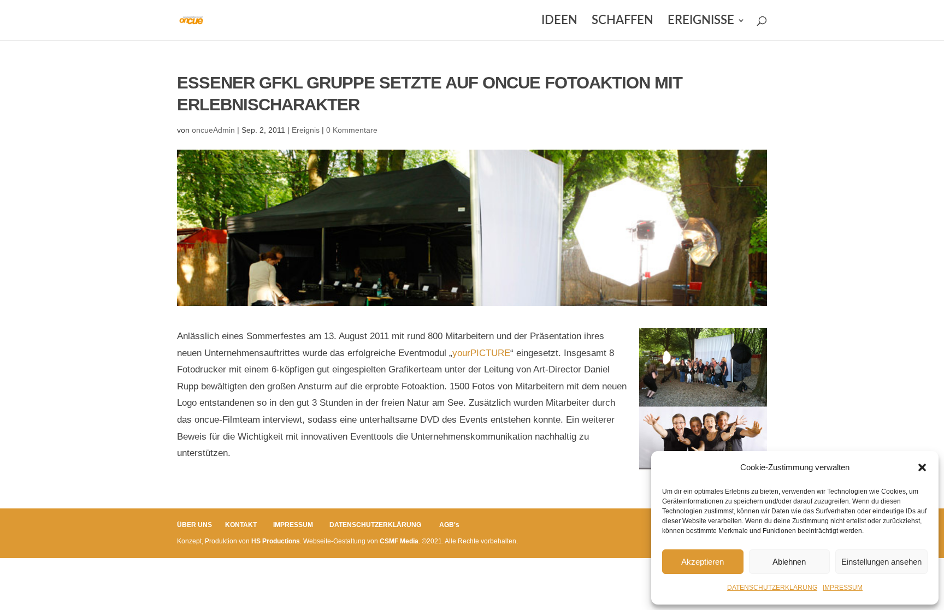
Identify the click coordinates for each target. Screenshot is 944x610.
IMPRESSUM (843, 587)
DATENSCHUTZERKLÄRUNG (772, 587)
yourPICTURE (481, 353)
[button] (922, 467)
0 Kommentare (351, 130)
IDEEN (559, 21)
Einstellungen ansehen (881, 561)
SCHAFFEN (622, 21)
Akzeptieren (702, 561)
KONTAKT (241, 525)
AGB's (449, 525)
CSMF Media (399, 541)
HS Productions (275, 541)
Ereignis (306, 130)
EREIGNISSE (701, 21)
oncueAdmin (213, 130)
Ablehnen (789, 561)
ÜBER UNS (194, 525)
